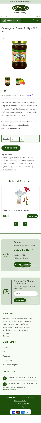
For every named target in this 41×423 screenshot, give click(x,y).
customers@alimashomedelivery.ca (22, 383)
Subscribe (20, 300)
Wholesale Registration (12, 365)
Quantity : (6, 139)
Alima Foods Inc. (19, 398)
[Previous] (16, 224)
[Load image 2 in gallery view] (20, 81)
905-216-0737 (23, 250)
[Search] (37, 16)
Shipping (6, 347)
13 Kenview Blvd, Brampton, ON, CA (22, 377)
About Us (6, 356)
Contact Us (7, 360)
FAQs (5, 352)
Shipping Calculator (22, 265)
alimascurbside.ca (9, 389)
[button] (37, 20)
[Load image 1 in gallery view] (8, 81)
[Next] (25, 224)
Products (11, 20)
